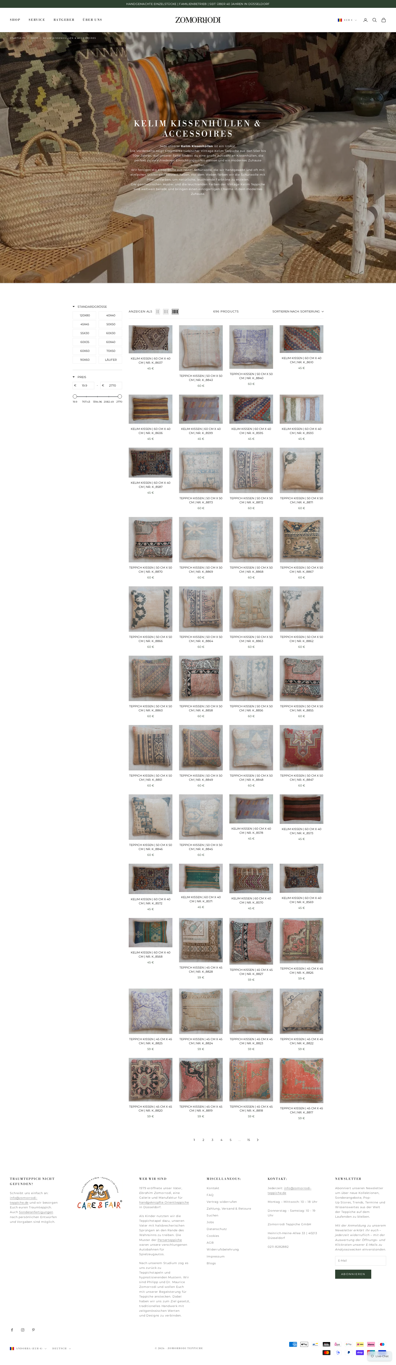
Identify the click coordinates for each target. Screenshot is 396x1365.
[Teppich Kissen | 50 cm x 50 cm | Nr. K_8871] (301, 470)
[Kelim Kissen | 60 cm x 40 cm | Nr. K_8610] (301, 339)
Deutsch (59, 1348)
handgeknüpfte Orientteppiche (164, 1202)
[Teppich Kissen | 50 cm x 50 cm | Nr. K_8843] (201, 348)
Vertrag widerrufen (222, 1202)
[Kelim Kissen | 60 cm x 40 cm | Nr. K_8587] (150, 463)
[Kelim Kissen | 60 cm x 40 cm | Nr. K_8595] (251, 409)
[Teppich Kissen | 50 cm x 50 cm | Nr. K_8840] (251, 347)
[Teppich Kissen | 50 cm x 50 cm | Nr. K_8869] (201, 539)
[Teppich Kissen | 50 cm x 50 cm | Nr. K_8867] (301, 539)
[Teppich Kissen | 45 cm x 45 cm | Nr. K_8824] (201, 1011)
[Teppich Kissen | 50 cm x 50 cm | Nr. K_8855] (301, 678)
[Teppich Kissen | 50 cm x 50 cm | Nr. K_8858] (201, 678)
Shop (15, 20)
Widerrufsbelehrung (223, 1249)
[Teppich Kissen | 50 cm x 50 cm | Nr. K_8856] (251, 678)
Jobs (210, 1222)
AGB (210, 1242)
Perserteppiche (170, 1240)
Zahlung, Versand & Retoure (229, 1208)
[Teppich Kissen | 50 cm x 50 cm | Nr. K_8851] (150, 747)
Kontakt (213, 1188)
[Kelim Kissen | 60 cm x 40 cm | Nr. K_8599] (201, 409)
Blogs (211, 1263)
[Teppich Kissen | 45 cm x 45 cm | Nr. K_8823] (251, 1011)
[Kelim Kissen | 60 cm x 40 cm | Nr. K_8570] (251, 878)
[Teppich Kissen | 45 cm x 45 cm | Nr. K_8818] (251, 1079)
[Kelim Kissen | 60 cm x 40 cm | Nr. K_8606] (150, 409)
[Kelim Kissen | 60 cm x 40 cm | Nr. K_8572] (150, 879)
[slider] (75, 396)
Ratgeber (64, 20)
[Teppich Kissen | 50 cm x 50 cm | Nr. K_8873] (201, 470)
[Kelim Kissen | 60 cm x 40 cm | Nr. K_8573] (301, 809)
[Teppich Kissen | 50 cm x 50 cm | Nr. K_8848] (251, 747)
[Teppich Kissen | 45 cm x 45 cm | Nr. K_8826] (301, 940)
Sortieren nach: (296, 311)
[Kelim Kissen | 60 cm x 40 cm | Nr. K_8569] (301, 878)
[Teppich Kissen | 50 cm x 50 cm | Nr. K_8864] (201, 609)
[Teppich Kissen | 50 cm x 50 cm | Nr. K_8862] (301, 609)
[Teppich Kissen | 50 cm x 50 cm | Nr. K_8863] (251, 609)
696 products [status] (226, 311)
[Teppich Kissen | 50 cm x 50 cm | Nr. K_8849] (201, 747)
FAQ (210, 1195)
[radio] (158, 311)
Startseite (18, 38)
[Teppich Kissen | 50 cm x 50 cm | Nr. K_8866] (150, 609)
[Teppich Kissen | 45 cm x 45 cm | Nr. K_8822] (301, 1011)
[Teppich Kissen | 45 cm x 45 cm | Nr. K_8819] (201, 1079)
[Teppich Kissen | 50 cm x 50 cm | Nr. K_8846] (150, 817)
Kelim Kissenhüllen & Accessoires (69, 38)
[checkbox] (85, 315)
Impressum (216, 1256)
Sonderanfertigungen (36, 1212)
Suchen (212, 1215)
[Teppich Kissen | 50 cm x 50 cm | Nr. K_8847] (301, 747)
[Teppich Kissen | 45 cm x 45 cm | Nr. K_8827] (251, 941)
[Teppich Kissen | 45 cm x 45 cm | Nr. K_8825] (150, 1011)
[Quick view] (168, 349)
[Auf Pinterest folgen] (33, 1330)
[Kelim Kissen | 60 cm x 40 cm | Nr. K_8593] (301, 409)
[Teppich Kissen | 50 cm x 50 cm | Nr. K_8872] (251, 470)
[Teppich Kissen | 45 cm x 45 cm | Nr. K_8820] (150, 1079)
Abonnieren (353, 1274)
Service (37, 20)
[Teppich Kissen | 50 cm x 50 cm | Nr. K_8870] (150, 539)
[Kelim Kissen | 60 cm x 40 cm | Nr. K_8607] (150, 339)
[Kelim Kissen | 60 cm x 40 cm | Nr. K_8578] (251, 808)
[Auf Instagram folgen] (23, 1330)
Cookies (213, 1236)
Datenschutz (217, 1229)
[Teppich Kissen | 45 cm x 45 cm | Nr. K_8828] (201, 940)
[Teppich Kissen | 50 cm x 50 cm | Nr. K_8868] (251, 539)
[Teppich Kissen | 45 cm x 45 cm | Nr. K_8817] (301, 1080)
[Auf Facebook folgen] (12, 1330)
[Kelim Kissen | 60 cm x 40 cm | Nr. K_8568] (150, 932)
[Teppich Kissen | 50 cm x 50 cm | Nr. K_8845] (201, 817)
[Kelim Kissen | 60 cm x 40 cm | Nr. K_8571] (201, 878)
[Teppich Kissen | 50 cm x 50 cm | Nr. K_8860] (150, 678)
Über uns (92, 20)
